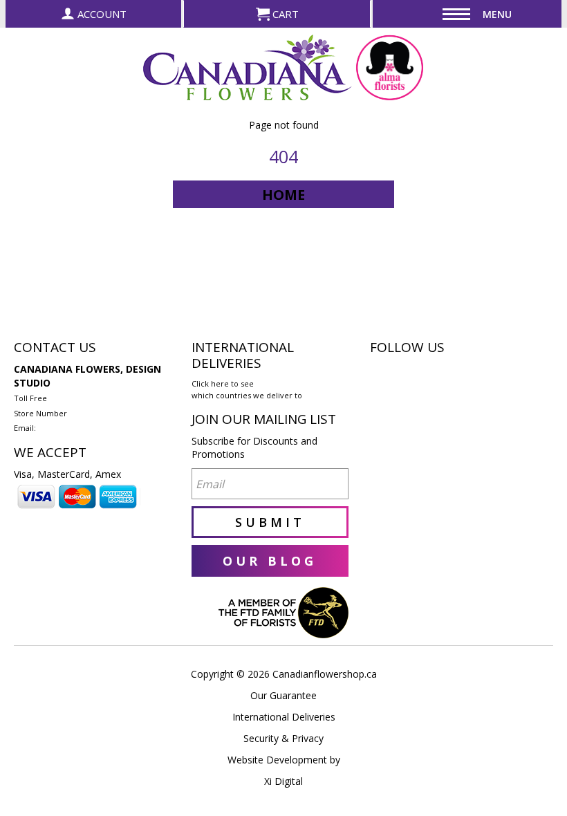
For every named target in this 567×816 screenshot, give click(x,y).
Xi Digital (283, 781)
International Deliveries (283, 716)
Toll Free (30, 398)
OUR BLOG (270, 561)
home (283, 194)
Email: (25, 428)
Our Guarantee (283, 695)
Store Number (40, 413)
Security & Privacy (283, 738)
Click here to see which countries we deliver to (247, 389)
